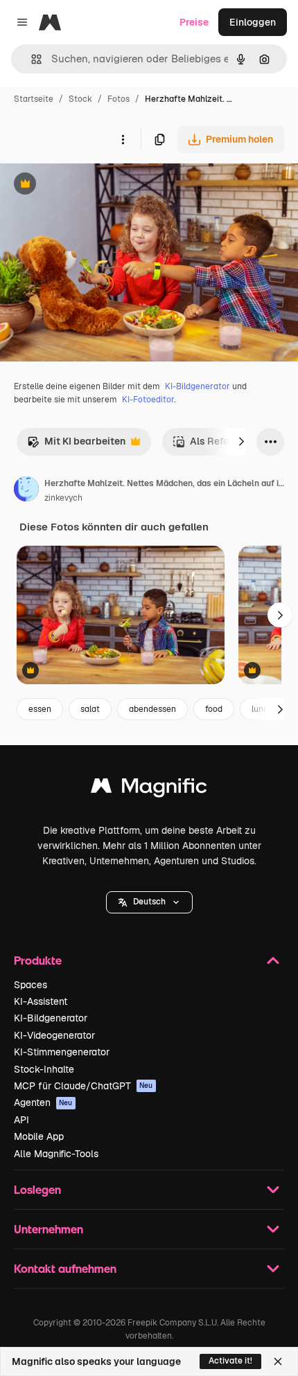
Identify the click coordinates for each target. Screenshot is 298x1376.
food (213, 709)
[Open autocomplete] (31, 59)
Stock (80, 99)
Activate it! (230, 1360)
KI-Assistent (40, 1001)
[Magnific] (149, 789)
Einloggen (252, 22)
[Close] (278, 1361)
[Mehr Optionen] (123, 139)
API (21, 1120)
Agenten (43, 1102)
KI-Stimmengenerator (61, 1052)
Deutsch (149, 901)
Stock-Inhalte (44, 1069)
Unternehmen (48, 1229)
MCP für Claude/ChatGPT (83, 1086)
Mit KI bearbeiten (76, 445)
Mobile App (39, 1136)
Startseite (33, 99)
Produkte (38, 960)
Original (88, 185)
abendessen (152, 709)
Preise (194, 22)
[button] (149, 902)
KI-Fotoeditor (148, 399)
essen (39, 709)
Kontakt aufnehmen (65, 1268)
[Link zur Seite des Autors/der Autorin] (26, 491)
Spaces (30, 985)
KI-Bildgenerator (197, 386)
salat (90, 709)
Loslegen (37, 1189)
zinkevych (63, 497)
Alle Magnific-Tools (56, 1153)
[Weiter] (241, 442)
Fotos (118, 99)
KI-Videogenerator (54, 1035)
